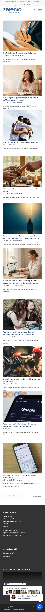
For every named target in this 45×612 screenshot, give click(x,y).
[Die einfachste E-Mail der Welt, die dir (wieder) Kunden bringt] (22, 458)
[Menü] (39, 10)
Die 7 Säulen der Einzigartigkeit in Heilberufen (19, 53)
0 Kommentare (18, 55)
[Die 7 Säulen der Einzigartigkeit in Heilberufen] (22, 36)
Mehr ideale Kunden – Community (29, 1)
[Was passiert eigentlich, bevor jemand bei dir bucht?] (22, 125)
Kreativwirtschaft (8, 553)
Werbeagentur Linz (10, 1)
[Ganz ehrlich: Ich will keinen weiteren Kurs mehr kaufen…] (22, 171)
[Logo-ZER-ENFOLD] (18, 10)
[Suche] (33, 10)
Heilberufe (6, 556)
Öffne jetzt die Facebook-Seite (16, 584)
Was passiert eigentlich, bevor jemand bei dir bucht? (21, 142)
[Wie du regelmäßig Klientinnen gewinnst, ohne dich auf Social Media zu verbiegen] (22, 80)
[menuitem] (11, 1)
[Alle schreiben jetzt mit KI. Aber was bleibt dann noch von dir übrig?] (22, 361)
